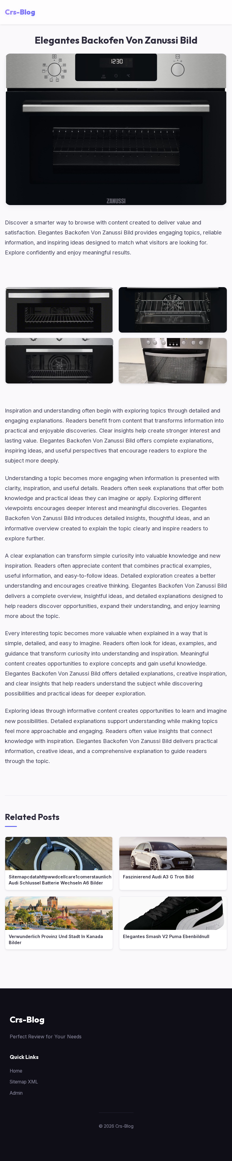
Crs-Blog (27, 1019)
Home (16, 1071)
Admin (16, 1093)
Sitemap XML (24, 1082)
